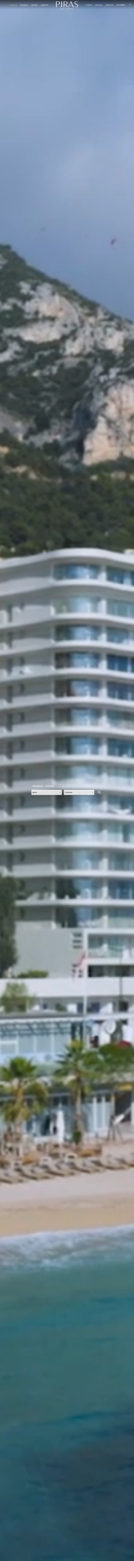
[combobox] (46, 792)
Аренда (49, 786)
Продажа (37, 786)
